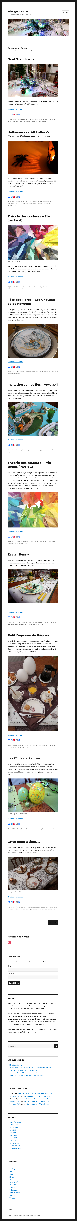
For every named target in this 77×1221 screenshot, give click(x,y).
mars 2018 (13, 1138)
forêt (51, 907)
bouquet (35, 745)
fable (43, 907)
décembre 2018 (15, 1122)
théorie (48, 287)
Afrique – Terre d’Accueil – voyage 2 (23, 1073)
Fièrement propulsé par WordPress (29, 1215)
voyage (10, 452)
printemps (48, 541)
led (55, 119)
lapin (12, 624)
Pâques (35, 622)
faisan (47, 907)
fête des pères (43, 371)
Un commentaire (14, 373)
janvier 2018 (14, 1143)
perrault (39, 909)
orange (29, 203)
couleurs (43, 119)
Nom (9, 966)
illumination (49, 119)
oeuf (39, 829)
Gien (49, 371)
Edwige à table (18, 11)
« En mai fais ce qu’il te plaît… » (37, 1101)
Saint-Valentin (14, 1193)
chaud (36, 541)
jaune (35, 829)
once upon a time (31, 909)
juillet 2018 (13, 1127)
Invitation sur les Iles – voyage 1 (33, 384)
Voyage (29, 450)
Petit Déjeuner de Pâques (28, 635)
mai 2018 (12, 1133)
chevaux (32, 371)
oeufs (16, 624)
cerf (40, 907)
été (34, 287)
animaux (35, 907)
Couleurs (20, 287)
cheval (28, 371)
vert (9, 831)
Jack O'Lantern (19, 203)
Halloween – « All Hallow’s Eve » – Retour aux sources (30, 1068)
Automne (22, 201)
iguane (43, 450)
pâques (20, 624)
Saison (34, 119)
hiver (17, 909)
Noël (29, 119)
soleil (9, 543)
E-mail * (11, 974)
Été (24, 287)
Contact (11, 1209)
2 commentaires (19, 452)
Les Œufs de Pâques (24, 758)
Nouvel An (13, 1185)
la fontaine (22, 909)
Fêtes (22, 119)
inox (53, 371)
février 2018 (13, 1140)
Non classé (29, 622)
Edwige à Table (15, 1096)
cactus (35, 450)
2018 (38, 119)
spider (34, 203)
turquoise (51, 450)
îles (47, 450)
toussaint (39, 203)
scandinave (26, 121)
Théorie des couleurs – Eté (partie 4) (23, 1070)
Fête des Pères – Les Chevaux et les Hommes (26, 1075)
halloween (11, 203)
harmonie (38, 287)
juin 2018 (12, 1130)
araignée (38, 201)
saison (44, 287)
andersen (30, 907)
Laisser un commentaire (39, 121)
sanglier (50, 909)
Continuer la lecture (15, 109)
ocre (56, 371)
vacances (54, 287)
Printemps (25, 541)
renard (45, 909)
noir (25, 203)
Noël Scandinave (21, 59)
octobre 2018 (14, 1125)
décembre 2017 (14, 1146)
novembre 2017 (15, 1148)
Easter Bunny (18, 554)
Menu (65, 12)
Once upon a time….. (24, 842)
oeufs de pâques (51, 745)
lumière (10, 121)
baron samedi (45, 201)
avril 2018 (13, 1135)
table (24, 624)
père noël (19, 121)
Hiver (26, 119)
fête (51, 201)
